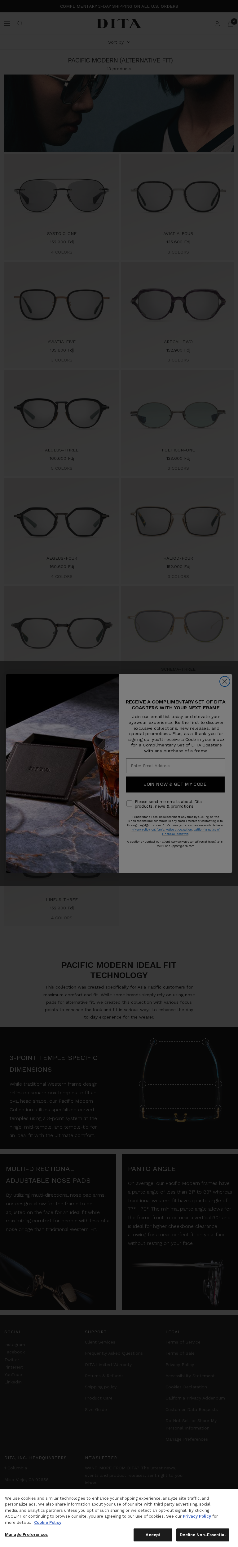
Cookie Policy (47, 1522)
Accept (153, 1534)
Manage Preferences (26, 1534)
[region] (119, 1518)
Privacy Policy (197, 1516)
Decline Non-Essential (203, 1534)
